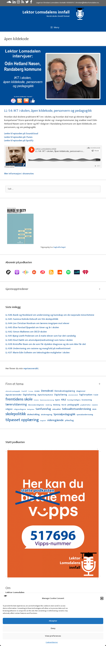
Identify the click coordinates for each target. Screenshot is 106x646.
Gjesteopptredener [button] (17, 289)
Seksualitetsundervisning (76, 409)
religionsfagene (20, 409)
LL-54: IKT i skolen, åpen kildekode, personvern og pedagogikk (48, 110)
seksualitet (56, 409)
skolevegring (46, 414)
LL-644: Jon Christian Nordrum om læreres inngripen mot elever (37, 323)
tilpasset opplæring (22, 420)
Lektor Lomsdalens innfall (46, 12)
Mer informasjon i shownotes (19, 174)
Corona (30, 391)
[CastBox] (35, 272)
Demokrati (47, 391)
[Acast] (10, 272)
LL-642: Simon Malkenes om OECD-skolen (26, 332)
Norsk (64, 404)
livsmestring (87, 400)
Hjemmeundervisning (47, 400)
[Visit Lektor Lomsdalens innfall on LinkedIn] (14, 2)
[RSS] (52, 272)
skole (94, 409)
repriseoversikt (30, 368)
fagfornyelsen (85, 394)
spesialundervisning (85, 414)
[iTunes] (44, 272)
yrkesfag (69, 420)
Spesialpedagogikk (64, 414)
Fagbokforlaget (59, 247)
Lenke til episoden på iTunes (18, 137)
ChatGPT (24, 391)
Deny (53, 628)
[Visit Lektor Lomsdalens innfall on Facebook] (31, 2)
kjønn (57, 399)
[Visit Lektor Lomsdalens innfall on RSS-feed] (22, 2)
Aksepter (53, 621)
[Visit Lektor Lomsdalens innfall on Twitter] (27, 2)
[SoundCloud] (61, 272)
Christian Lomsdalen (51, 2)
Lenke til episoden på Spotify (18, 140)
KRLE (63, 400)
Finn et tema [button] (14, 384)
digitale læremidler (14, 394)
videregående (55, 420)
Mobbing (56, 404)
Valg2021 (43, 421)
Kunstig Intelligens (73, 400)
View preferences (53, 636)
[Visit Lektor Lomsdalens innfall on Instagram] (18, 2)
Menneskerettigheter (36, 405)
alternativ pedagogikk (13, 391)
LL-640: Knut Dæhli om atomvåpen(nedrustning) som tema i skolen (39, 340)
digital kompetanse (45, 394)
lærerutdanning (16, 404)
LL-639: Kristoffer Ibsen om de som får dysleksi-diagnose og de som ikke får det (46, 344)
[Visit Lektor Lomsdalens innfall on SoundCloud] (9, 2)
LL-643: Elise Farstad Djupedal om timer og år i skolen (32, 327)
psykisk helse (85, 405)
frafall (96, 395)
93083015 (70, 2)
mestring (49, 405)
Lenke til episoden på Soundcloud (21, 133)
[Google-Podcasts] (27, 272)
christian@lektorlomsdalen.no (87, 2)
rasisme (95, 405)
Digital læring (60, 394)
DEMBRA (37, 391)
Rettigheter (30, 409)
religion (9, 409)
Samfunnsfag (43, 409)
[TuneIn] (78, 272)
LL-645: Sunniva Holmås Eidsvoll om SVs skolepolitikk (32, 319)
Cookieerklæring (52, 642)
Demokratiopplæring (65, 391)
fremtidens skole (19, 399)
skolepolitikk (16, 414)
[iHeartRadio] (87, 272)
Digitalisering (29, 394)
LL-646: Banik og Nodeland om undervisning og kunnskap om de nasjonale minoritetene (50, 315)
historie (36, 400)
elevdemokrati (73, 395)
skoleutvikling (33, 414)
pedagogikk (73, 405)
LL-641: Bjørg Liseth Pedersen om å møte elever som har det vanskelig (41, 336)
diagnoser (80, 391)
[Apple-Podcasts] (18, 272)
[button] (101, 598)
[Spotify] (69, 272)
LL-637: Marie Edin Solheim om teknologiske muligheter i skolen (38, 352)
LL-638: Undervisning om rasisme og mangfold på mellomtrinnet (38, 348)
